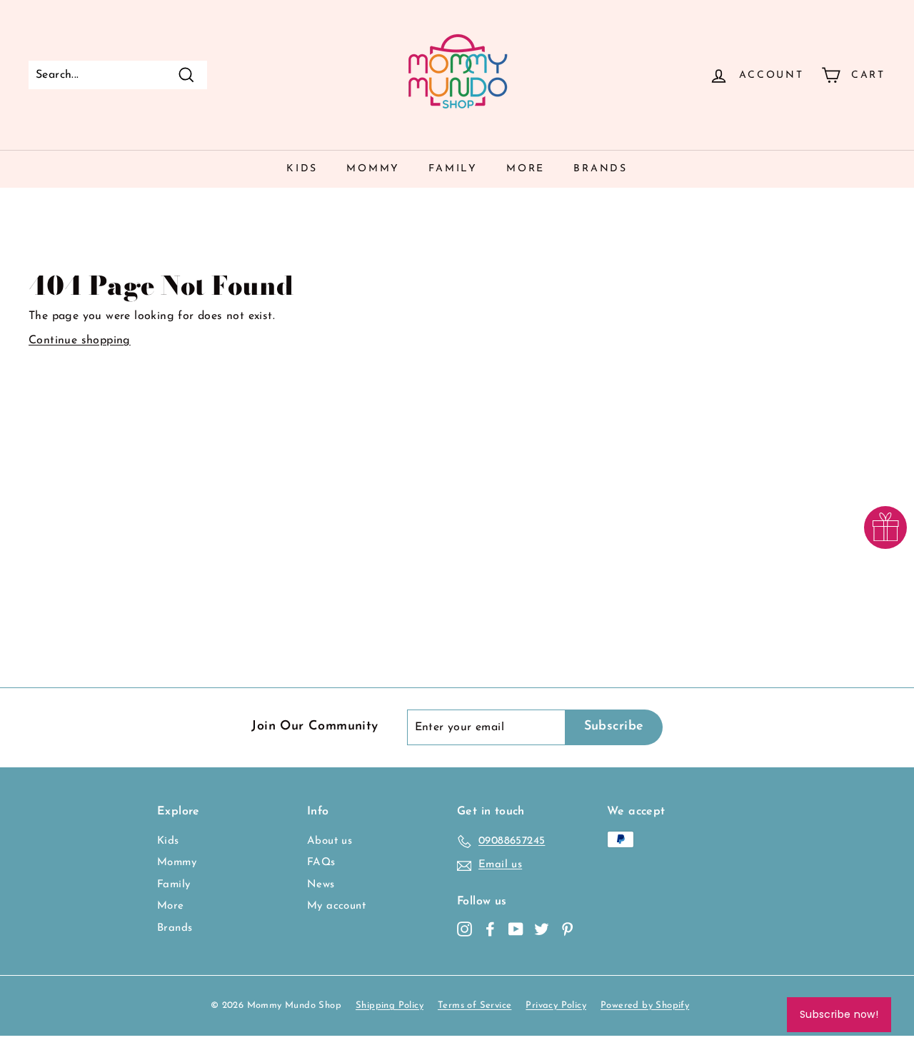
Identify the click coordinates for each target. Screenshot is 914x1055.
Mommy (373, 168)
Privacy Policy (556, 1005)
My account (336, 906)
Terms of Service (474, 1005)
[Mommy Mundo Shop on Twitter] (541, 929)
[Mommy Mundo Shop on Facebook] (490, 929)
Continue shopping (80, 340)
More (525, 168)
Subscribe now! (839, 1014)
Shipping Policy (389, 1005)
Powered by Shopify (645, 1005)
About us (329, 841)
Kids (302, 168)
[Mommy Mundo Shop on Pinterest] (567, 929)
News (321, 884)
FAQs (321, 862)
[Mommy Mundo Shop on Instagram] (464, 929)
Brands (600, 168)
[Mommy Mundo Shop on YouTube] (515, 929)
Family (453, 168)
